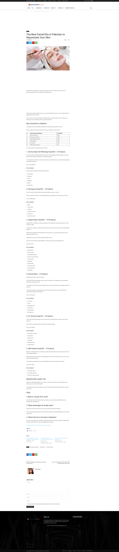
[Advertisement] (48, 21)
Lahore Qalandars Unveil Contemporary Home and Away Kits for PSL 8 (47, 439)
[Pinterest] (33, 42)
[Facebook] (85, 1)
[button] (91, 7)
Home (27, 11)
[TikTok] (88, 1)
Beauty (31, 11)
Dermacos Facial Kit (49, 447)
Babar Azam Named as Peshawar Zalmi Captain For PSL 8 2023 (36, 463)
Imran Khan (30, 39)
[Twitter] (90, 1)
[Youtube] (92, 1)
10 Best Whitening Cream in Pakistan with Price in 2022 (38, 425)
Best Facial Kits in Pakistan (34, 447)
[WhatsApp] (36, 42)
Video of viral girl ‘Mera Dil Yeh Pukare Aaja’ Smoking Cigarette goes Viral (61, 463)
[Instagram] (86, 1)
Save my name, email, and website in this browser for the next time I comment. (44, 503)
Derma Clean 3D (42, 447)
